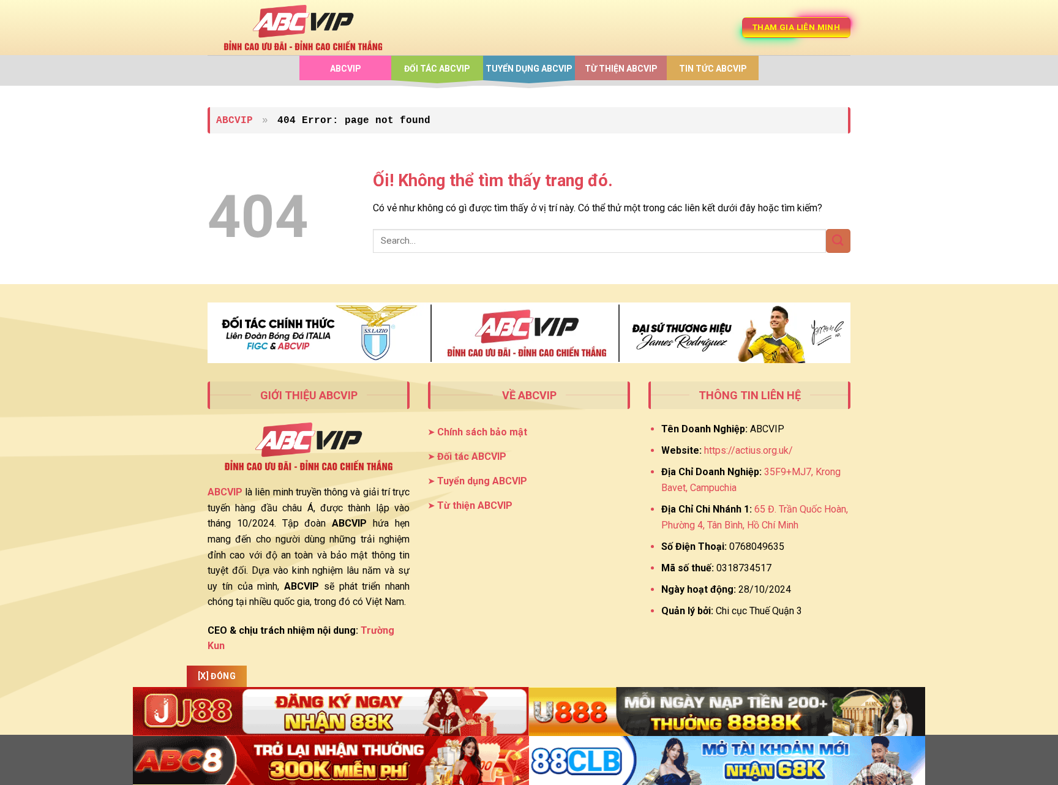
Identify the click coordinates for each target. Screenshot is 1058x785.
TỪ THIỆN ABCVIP (621, 68)
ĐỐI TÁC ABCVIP (437, 68)
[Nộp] (838, 241)
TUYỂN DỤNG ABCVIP (529, 68)
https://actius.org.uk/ (748, 450)
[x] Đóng (217, 676)
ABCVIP (345, 68)
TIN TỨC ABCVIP (713, 68)
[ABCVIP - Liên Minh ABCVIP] (303, 27)
